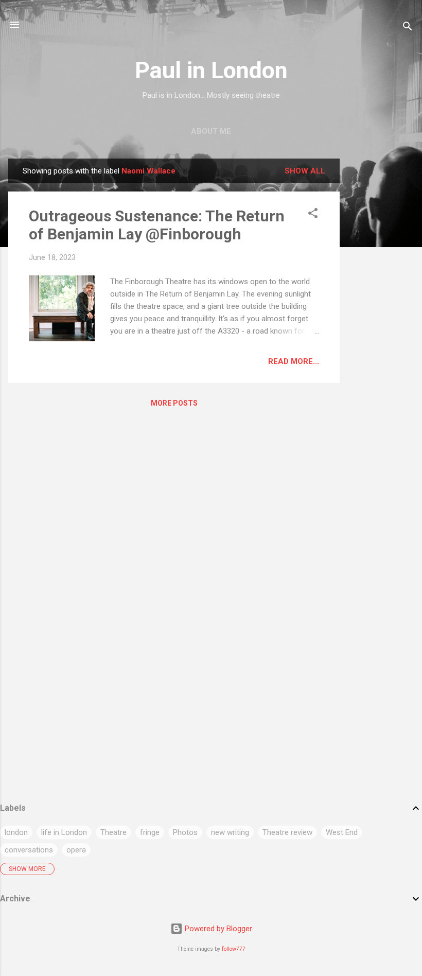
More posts (174, 403)
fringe (150, 832)
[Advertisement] (381, 313)
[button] (313, 215)
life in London (64, 832)
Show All (305, 171)
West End (342, 832)
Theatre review (287, 832)
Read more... (293, 361)
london (16, 832)
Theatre (113, 832)
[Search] (407, 28)
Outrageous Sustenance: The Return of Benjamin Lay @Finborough (157, 225)
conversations (29, 850)
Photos (185, 832)
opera (76, 850)
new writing (230, 832)
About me (211, 131)
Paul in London (211, 70)
